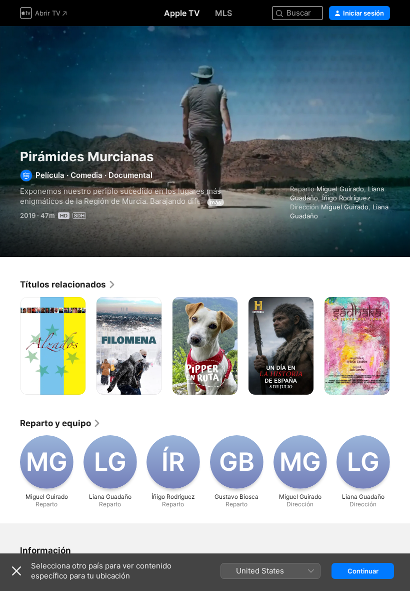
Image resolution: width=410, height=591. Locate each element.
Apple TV (182, 13)
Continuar (363, 571)
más (215, 202)
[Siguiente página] (400, 346)
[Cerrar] (16, 570)
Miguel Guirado (340, 189)
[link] (68, 284)
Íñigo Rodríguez (346, 198)
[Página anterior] (10, 346)
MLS (223, 13)
